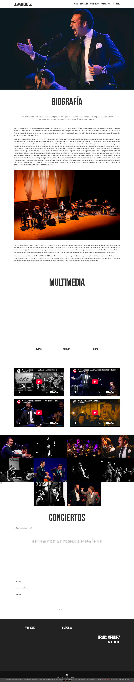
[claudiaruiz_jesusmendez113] (84, 481)
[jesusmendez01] (17, 458)
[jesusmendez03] (50, 481)
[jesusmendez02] (84, 505)
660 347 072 (77, 590)
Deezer (95, 349)
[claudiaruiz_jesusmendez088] (17, 481)
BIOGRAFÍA (84, 4)
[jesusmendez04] (84, 458)
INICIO (76, 4)
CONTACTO (116, 4)
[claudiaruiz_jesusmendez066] (50, 505)
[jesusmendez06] (1, 483)
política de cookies (106, 679)
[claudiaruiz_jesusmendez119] (50, 458)
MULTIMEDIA (94, 4)
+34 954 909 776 (76, 602)
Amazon (38, 349)
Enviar (60, 609)
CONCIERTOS (105, 4)
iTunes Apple (67, 349)
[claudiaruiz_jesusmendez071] (101, 483)
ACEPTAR (67, 680)
